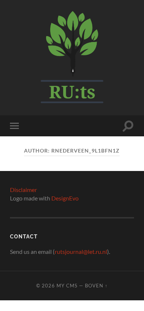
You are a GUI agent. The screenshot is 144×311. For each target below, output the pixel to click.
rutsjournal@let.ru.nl (81, 251)
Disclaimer (23, 189)
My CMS (67, 286)
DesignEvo (65, 198)
